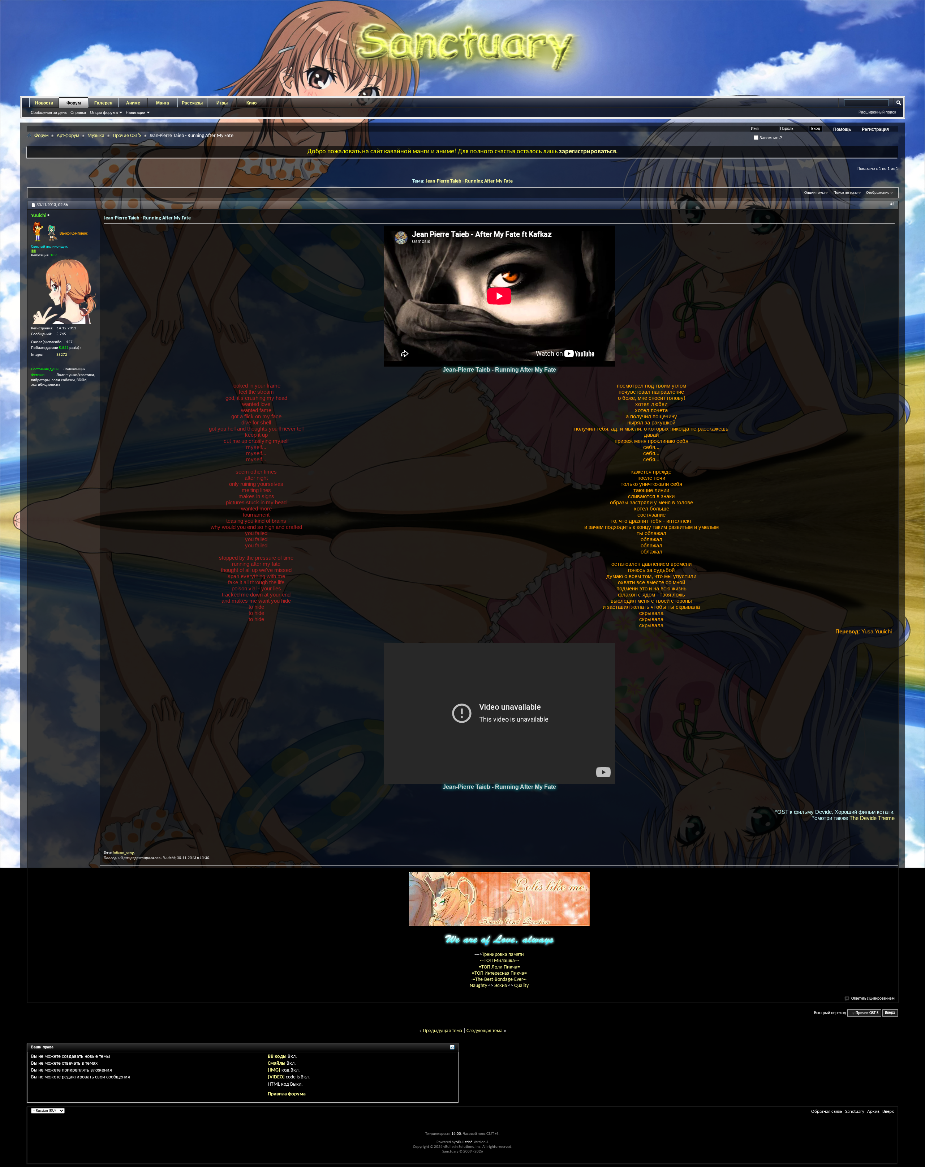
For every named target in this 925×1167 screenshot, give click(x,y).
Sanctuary (854, 1111)
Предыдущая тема (442, 1031)
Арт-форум (68, 135)
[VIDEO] (276, 1077)
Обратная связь (826, 1111)
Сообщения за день (49, 112)
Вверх (890, 1013)
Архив (873, 1111)
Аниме (133, 103)
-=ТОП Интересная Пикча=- (499, 973)
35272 (61, 355)
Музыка (95, 135)
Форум (73, 103)
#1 (892, 204)
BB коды (277, 1056)
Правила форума (287, 1094)
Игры (222, 103)
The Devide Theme (872, 818)
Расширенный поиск (877, 112)
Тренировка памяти (503, 954)
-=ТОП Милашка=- (499, 960)
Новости (44, 103)
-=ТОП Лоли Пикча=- (499, 967)
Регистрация (875, 129)
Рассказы (192, 103)
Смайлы (276, 1063)
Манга (162, 103)
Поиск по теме (845, 193)
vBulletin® (464, 1142)
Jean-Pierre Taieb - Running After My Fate (469, 181)
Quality (521, 985)
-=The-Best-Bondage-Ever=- (499, 979)
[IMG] (274, 1070)
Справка (78, 112)
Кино (251, 103)
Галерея (103, 103)
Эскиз (501, 985)
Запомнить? (770, 138)
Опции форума (104, 112)
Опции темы (814, 193)
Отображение (877, 193)
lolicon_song (123, 853)
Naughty (479, 985)
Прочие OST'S (127, 135)
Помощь (842, 129)
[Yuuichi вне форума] (63, 291)
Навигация (135, 112)
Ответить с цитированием (873, 999)
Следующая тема (484, 1031)
